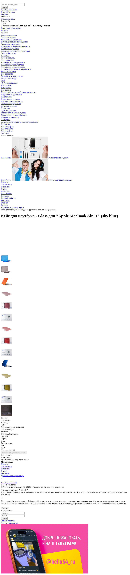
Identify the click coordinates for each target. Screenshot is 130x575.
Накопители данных (10, 49)
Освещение (6, 90)
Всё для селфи (7, 74)
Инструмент (6, 85)
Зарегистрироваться (9, 523)
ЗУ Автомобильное (9, 83)
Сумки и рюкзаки (8, 110)
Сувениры (5, 108)
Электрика (5, 120)
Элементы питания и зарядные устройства (19, 122)
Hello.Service (6, 194)
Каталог (4, 30)
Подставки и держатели (11, 94)
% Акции (5, 133)
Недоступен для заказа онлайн (14, 453)
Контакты (5, 200)
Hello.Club (5, 191)
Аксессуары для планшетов (13, 67)
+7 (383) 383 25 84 (9, 482)
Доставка (5, 196)
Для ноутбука (7, 131)
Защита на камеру (9, 78)
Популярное (6, 97)
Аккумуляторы (7, 60)
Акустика (5, 55)
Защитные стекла (8, 37)
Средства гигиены (9, 106)
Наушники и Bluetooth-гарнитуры (15, 46)
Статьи (4, 189)
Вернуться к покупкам (11, 28)
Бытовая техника (8, 71)
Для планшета (7, 129)
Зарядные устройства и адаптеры (15, 51)
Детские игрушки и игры (12, 76)
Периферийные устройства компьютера (18, 92)
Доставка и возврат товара (12, 476)
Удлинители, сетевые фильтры (14, 115)
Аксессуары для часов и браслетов (16, 69)
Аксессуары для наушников (13, 62)
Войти (4, 518)
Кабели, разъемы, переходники (14, 42)
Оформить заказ (8, 19)
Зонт (3, 81)
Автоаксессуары (8, 58)
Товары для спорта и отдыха (13, 113)
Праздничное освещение (11, 101)
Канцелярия (6, 87)
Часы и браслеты (8, 53)
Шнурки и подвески (10, 117)
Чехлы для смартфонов (11, 44)
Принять (5, 508)
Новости (5, 182)
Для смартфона (7, 126)
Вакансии (5, 187)
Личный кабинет (8, 198)
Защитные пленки (9, 35)
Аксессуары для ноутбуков (12, 65)
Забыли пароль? (8, 521)
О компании (6, 184)
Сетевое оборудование (11, 104)
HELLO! (23, 490)
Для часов (5, 124)
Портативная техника (10, 99)
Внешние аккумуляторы (11, 39)
